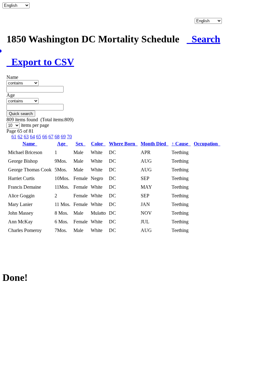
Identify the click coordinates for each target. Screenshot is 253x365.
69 (63, 136)
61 (13, 136)
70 (69, 136)
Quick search (21, 113)
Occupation (207, 143)
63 (26, 136)
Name (30, 143)
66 (44, 136)
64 (32, 136)
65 (38, 136)
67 (50, 136)
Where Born (123, 143)
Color (98, 143)
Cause (181, 143)
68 (57, 136)
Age (62, 143)
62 (20, 136)
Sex (80, 143)
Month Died (154, 143)
